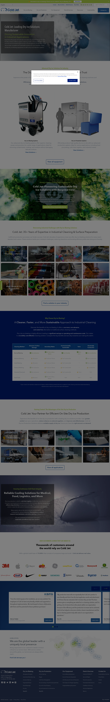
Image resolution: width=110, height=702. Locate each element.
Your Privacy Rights (38, 80)
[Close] (77, 72)
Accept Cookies (72, 80)
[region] (55, 77)
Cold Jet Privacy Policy (62, 76)
